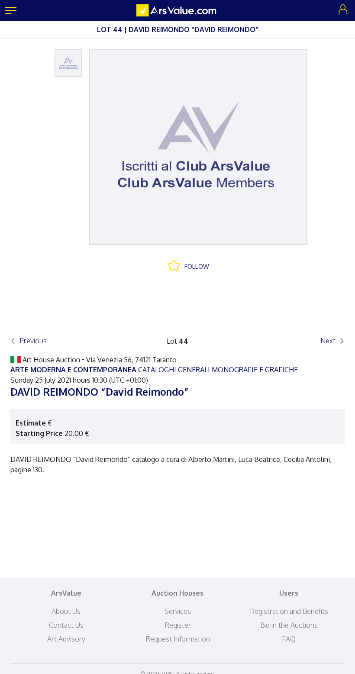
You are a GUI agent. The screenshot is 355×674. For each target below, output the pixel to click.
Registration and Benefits (289, 611)
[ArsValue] (177, 10)
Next (328, 340)
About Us (66, 611)
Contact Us (66, 625)
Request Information (177, 639)
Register (178, 625)
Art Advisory (66, 639)
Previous (33, 340)
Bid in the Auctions (289, 625)
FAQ (289, 639)
